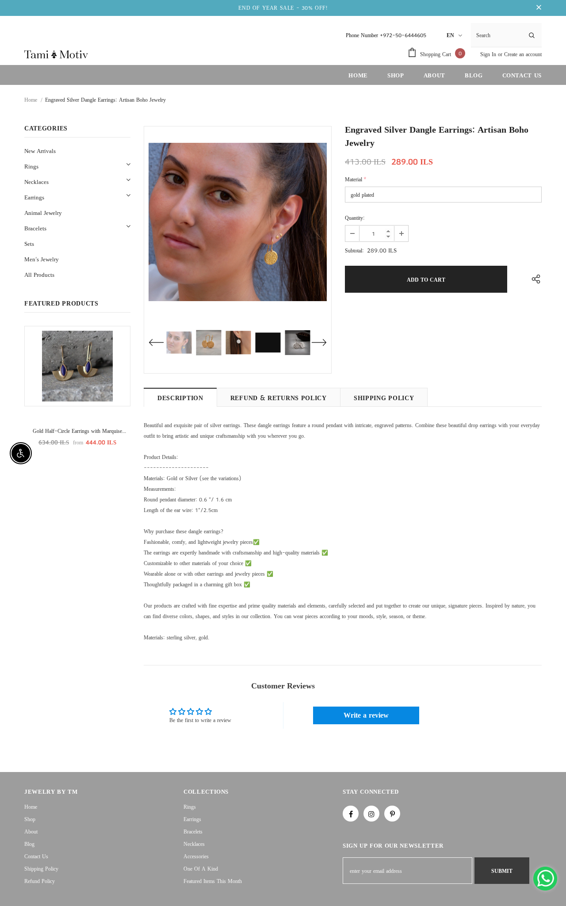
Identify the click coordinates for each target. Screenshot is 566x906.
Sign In (489, 54)
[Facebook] (351, 814)
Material (356, 179)
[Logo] (56, 54)
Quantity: (355, 218)
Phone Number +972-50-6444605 (386, 35)
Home (30, 99)
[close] (538, 8)
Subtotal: (354, 250)
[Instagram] (371, 814)
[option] (238, 222)
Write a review (366, 715)
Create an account (523, 54)
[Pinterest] (392, 814)
